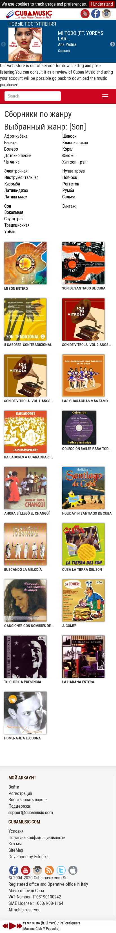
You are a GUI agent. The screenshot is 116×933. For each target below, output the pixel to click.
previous (5, 926)
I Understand (102, 4)
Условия (15, 831)
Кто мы (15, 843)
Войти (13, 787)
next (19, 926)
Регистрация (20, 793)
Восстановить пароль (28, 799)
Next (112, 44)
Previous (3, 44)
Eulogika (41, 856)
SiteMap (15, 850)
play (12, 926)
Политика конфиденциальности (36, 837)
